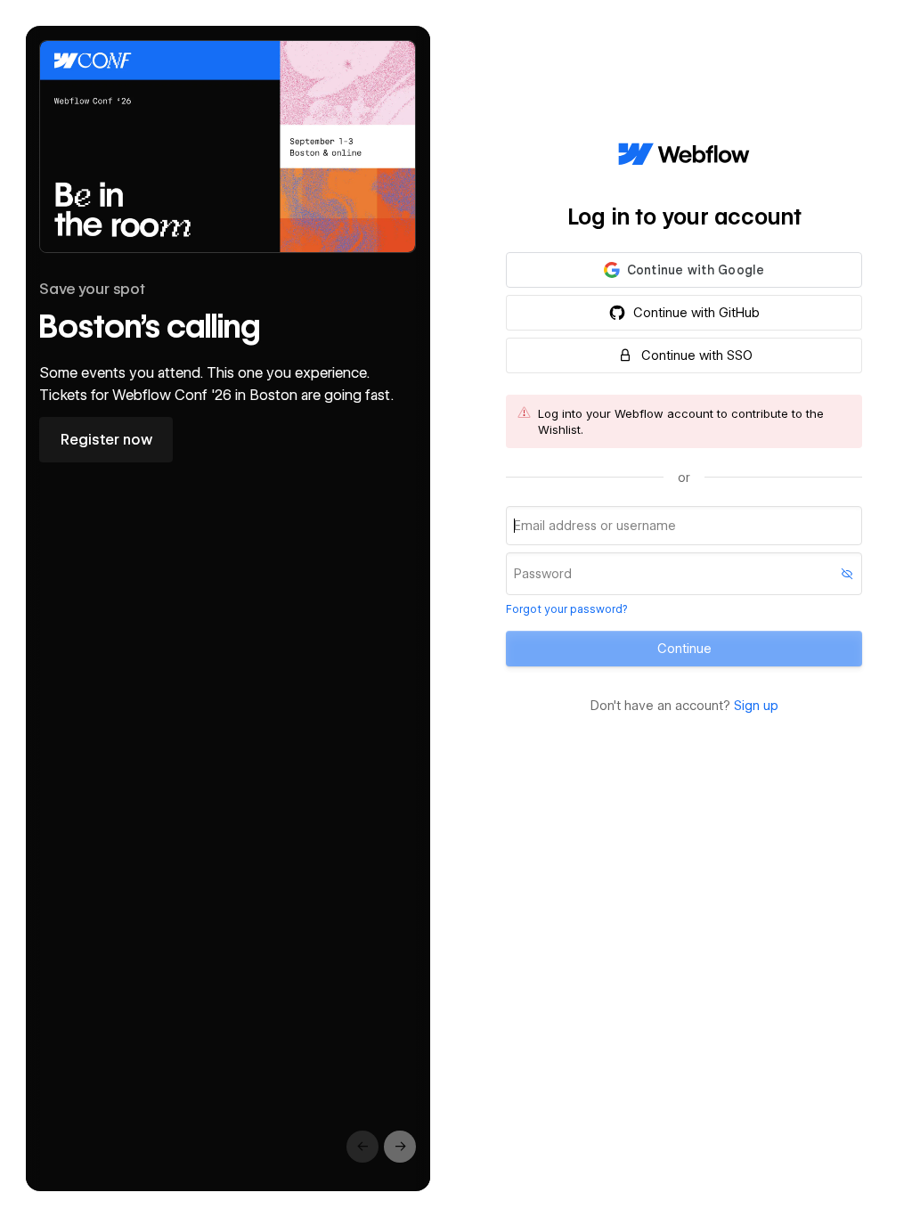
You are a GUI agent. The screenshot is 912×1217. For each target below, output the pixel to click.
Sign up (756, 705)
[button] (684, 270)
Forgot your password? (566, 609)
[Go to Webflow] (684, 155)
